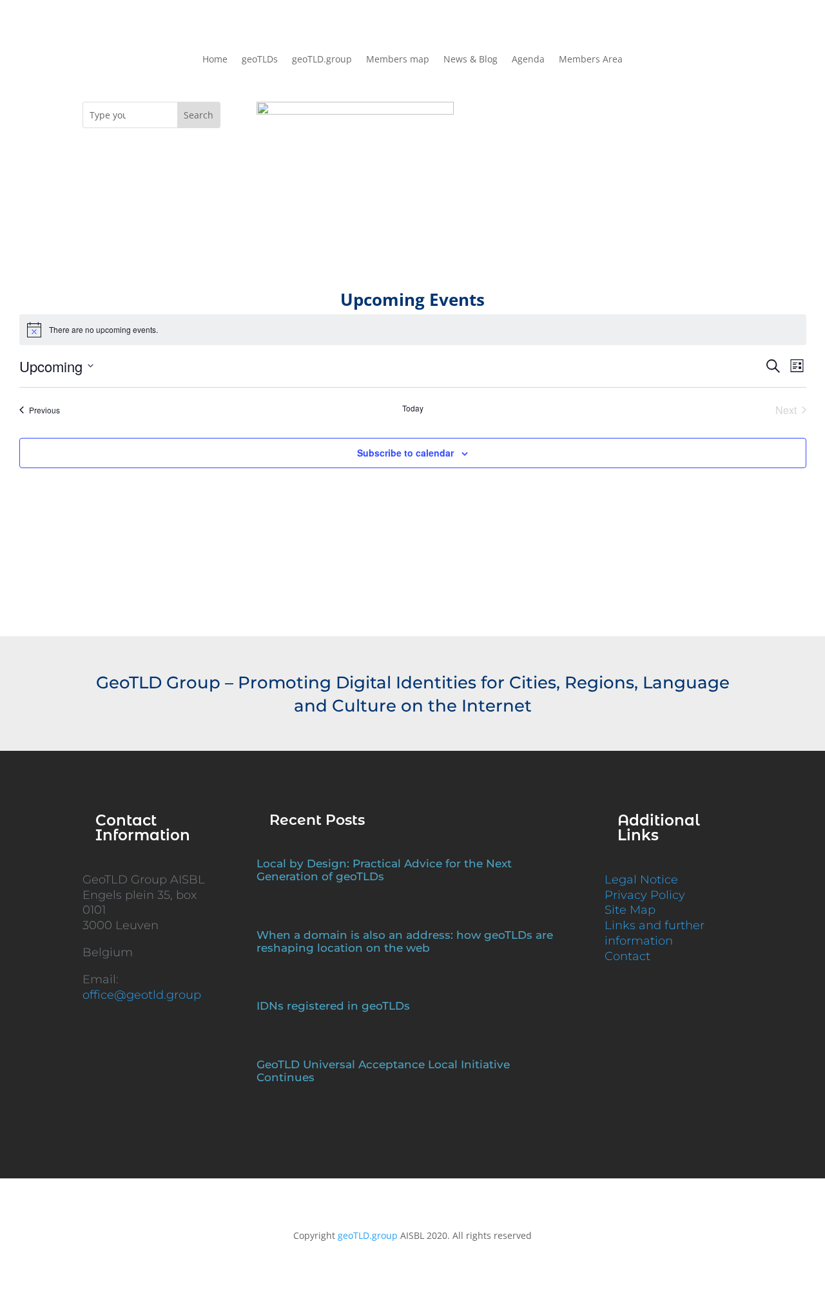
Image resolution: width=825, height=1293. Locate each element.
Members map (397, 60)
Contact (627, 956)
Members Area (591, 60)
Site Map (630, 910)
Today (412, 408)
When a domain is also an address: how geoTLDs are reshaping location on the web (405, 941)
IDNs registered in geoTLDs (333, 1005)
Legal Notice (641, 880)
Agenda (528, 60)
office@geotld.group (141, 995)
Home (215, 60)
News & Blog (470, 60)
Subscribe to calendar (405, 452)
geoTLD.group (322, 60)
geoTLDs (260, 60)
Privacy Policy (645, 895)
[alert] (412, 329)
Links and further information (654, 933)
